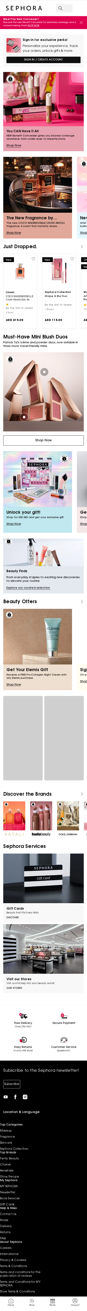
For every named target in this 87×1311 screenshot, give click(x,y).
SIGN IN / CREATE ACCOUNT (43, 59)
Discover (12, 917)
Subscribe (11, 1084)
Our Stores (14, 988)
